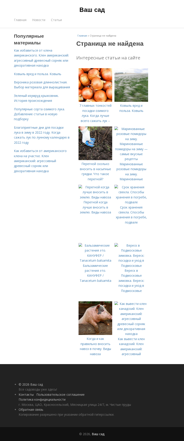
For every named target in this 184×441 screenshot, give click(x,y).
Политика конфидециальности (42, 399)
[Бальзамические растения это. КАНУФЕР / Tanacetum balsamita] (95, 260)
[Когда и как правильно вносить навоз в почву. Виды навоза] (95, 334)
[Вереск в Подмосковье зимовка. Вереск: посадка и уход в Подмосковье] (131, 265)
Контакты (26, 394)
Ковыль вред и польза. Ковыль (37, 74)
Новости (38, 20)
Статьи (56, 20)
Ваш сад (92, 9)
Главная (20, 20)
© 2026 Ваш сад (31, 384)
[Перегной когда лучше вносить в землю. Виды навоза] (95, 197)
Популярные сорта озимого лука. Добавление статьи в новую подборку (39, 114)
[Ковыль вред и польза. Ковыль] (131, 100)
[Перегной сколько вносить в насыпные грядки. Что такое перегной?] (95, 159)
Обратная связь (31, 409)
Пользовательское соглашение (60, 394)
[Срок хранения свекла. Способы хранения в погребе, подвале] (131, 202)
